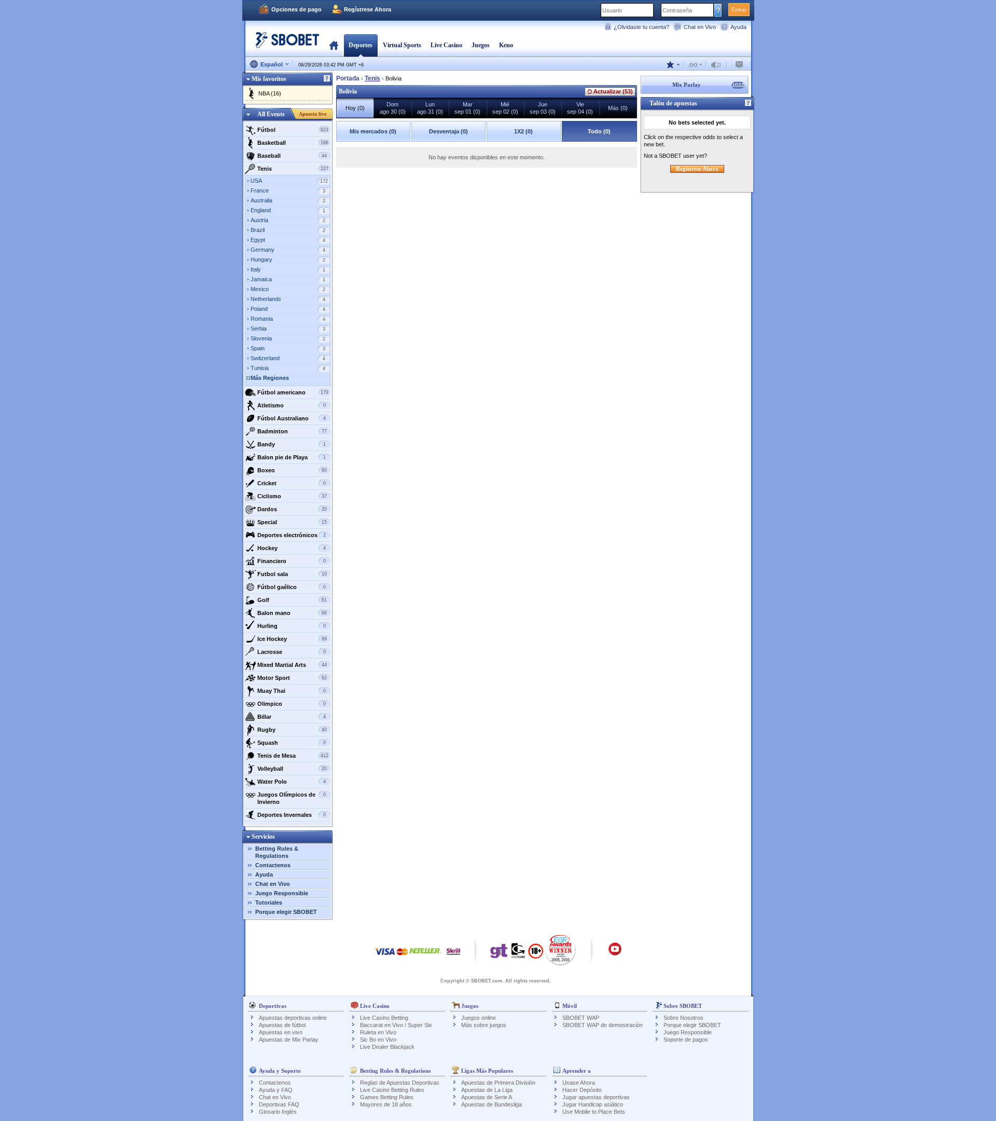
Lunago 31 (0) (430, 108)
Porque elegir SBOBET (286, 912)
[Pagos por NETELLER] (425, 956)
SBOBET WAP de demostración (602, 1025)
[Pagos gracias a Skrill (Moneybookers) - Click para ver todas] (453, 956)
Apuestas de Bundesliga (491, 1104)
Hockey (291, 548)
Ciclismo (292, 496)
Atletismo (291, 405)
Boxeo (292, 470)
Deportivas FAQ (279, 1104)
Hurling (291, 626)
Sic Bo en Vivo (378, 1039)
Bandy (291, 444)
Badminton (292, 431)
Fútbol (292, 130)
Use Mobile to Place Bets (593, 1112)
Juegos (481, 45)
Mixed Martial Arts (292, 665)
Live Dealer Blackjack (387, 1047)
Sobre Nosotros (683, 1018)
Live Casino (446, 45)
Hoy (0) (355, 108)
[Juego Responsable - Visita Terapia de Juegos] (499, 953)
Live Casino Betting (384, 1018)
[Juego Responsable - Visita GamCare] (518, 953)
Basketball (292, 143)
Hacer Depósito (582, 1090)
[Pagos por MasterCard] (402, 956)
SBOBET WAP (580, 1018)
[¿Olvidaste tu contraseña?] (718, 10)
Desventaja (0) (448, 131)
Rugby (292, 730)
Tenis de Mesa (292, 756)
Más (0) (618, 108)
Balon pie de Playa (291, 457)
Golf (292, 600)
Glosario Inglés (278, 1112)
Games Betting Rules (386, 1097)
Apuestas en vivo (280, 1032)
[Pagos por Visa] (385, 956)
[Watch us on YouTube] (614, 953)
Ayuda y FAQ (276, 1090)
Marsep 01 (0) (467, 108)
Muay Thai (291, 691)
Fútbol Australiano (291, 418)
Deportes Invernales (291, 815)
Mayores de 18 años (386, 1104)
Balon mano (292, 613)
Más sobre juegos (483, 1025)
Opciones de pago (296, 9)
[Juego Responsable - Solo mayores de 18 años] (535, 954)
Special (292, 522)
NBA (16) (269, 93)
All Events (271, 114)
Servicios (263, 836)
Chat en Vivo (700, 27)
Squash (291, 743)
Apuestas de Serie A (486, 1097)
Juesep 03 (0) (543, 108)
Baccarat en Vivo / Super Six (396, 1025)
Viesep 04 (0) (580, 108)
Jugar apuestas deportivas (596, 1097)
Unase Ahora (578, 1082)
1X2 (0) (523, 131)
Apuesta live (312, 114)
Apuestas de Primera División (498, 1082)
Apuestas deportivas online (293, 1018)
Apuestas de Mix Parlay (289, 1039)
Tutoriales (268, 902)
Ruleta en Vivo (378, 1032)
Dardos (292, 509)
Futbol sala (292, 574)
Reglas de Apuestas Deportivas (399, 1082)
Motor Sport (292, 678)
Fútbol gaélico (291, 587)
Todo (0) (599, 131)
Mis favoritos (269, 79)
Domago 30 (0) (393, 108)
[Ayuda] (326, 79)
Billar (291, 717)
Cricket (291, 483)
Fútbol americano (292, 392)
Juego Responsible (281, 893)
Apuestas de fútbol (282, 1025)
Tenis (292, 169)
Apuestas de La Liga (487, 1090)
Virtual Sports (402, 45)
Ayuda (738, 27)
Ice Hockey (292, 639)
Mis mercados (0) (373, 131)
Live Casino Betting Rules (392, 1090)
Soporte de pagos (685, 1039)
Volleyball (292, 768)
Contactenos (272, 865)
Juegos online (478, 1018)
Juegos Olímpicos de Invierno (291, 798)
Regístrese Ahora (367, 9)
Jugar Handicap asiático (592, 1104)
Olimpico (291, 704)
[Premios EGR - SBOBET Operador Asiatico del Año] (560, 949)
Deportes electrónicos (291, 535)
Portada (333, 45)
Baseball (292, 156)
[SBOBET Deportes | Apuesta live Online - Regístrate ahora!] (284, 44)
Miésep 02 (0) (505, 108)
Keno (506, 45)
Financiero (291, 561)
